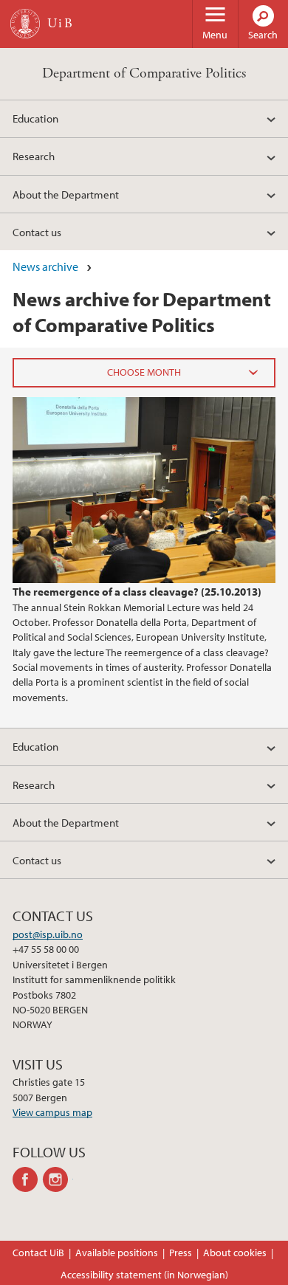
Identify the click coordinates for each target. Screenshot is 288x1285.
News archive (45, 266)
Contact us (37, 231)
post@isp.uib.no (48, 934)
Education (35, 118)
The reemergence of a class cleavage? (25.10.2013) (137, 591)
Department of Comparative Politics (144, 73)
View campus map (52, 1112)
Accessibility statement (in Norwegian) (144, 1274)
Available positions (116, 1252)
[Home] (25, 23)
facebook (28, 1179)
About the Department (66, 194)
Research (34, 155)
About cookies (235, 1252)
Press (180, 1252)
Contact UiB (38, 1252)
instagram (58, 1179)
